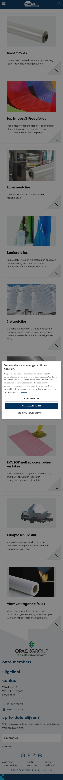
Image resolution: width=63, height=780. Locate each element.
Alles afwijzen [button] (31, 398)
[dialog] (31, 390)
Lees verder (22, 392)
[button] (31, 413)
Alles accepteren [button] (31, 405)
